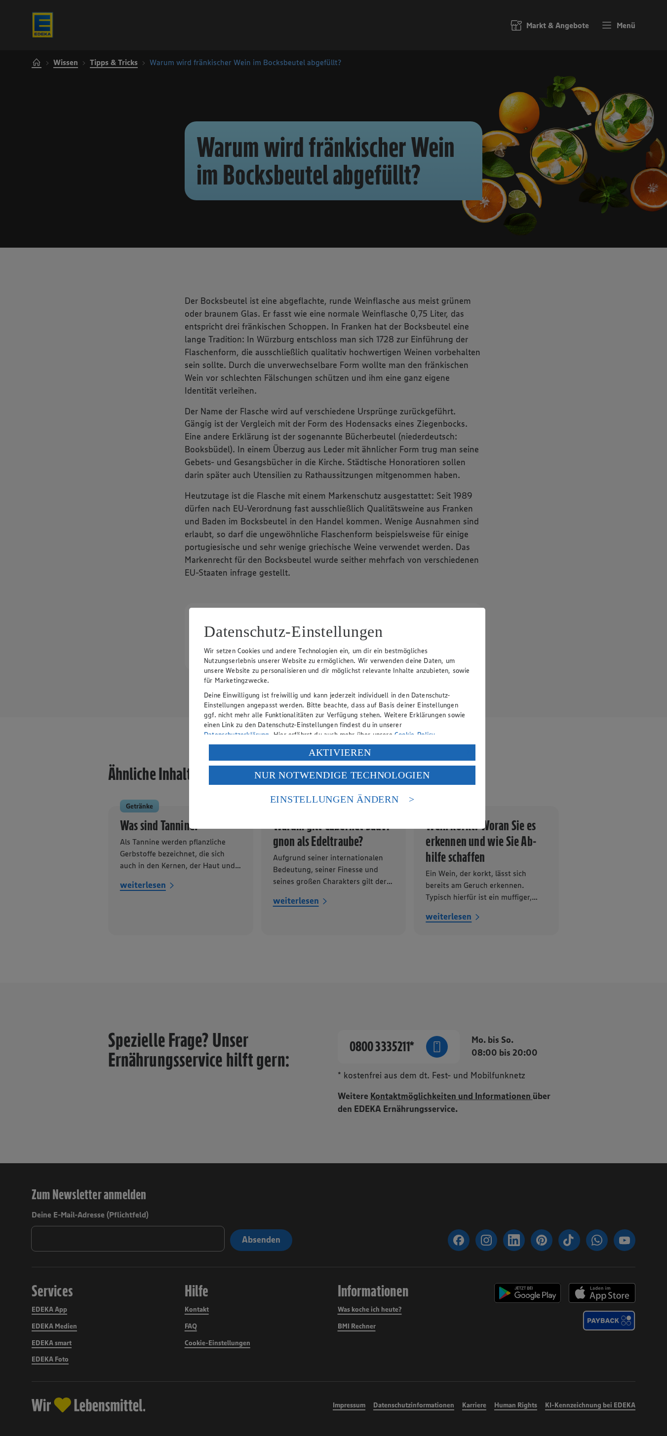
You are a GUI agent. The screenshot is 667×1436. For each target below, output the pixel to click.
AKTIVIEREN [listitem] (340, 752)
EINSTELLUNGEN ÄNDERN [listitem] (334, 799)
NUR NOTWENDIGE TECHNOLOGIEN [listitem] (342, 775)
